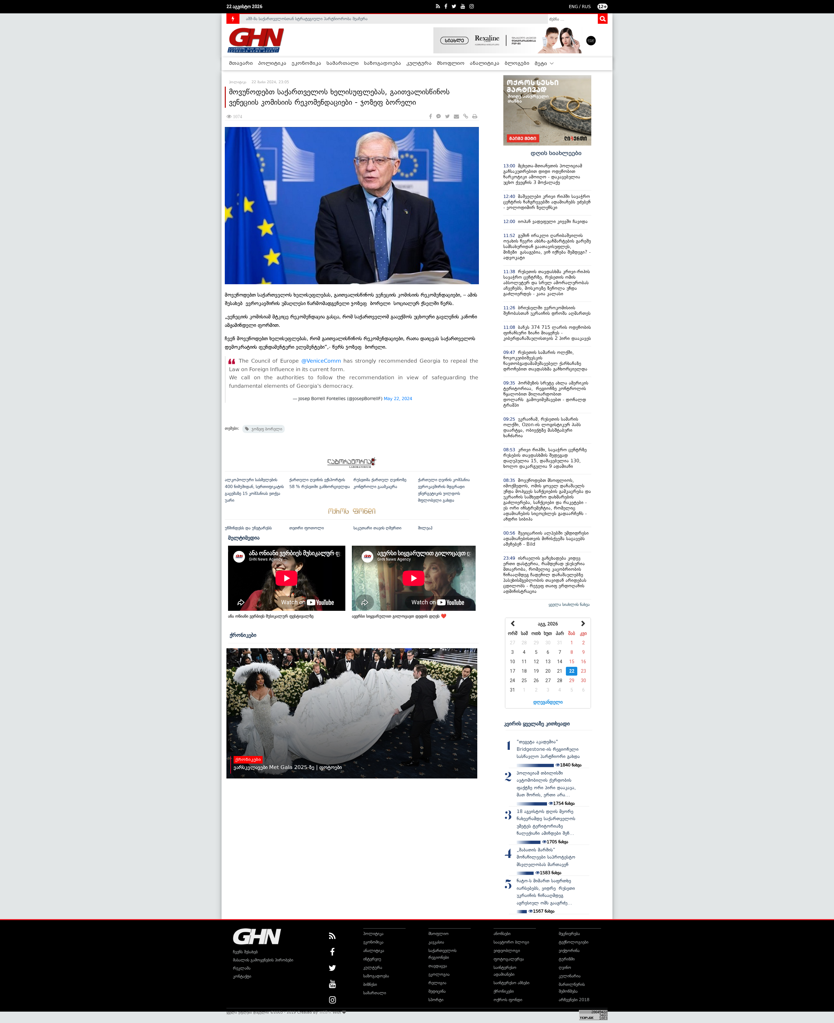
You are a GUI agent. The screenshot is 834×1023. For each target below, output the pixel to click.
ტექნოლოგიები (573, 942)
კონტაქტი (242, 976)
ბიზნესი (370, 984)
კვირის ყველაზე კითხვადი (537, 723)
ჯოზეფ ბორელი (265, 429)
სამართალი (342, 63)
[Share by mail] (456, 116)
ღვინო (565, 967)
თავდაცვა (437, 965)
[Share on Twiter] (447, 116)
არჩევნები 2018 (574, 999)
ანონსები (502, 933)
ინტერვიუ (372, 959)
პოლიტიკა (272, 63)
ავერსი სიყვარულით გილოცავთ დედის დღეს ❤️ (399, 616)
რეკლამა (242, 968)
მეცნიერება (569, 933)
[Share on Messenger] (438, 116)
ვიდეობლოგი (507, 950)
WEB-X (325, 1012)
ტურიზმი (567, 959)
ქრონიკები (243, 635)
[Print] (475, 116)
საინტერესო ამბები (511, 982)
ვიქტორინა (569, 950)
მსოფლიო (451, 63)
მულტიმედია (244, 537)
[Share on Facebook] (430, 116)
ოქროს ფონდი (508, 999)
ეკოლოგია (439, 974)
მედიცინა (437, 991)
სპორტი (435, 999)
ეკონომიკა (306, 63)
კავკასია (436, 942)
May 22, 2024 (398, 398)
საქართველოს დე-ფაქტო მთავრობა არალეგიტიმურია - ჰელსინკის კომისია (319, 18)
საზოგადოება (382, 63)
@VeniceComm (321, 361)
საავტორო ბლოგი (511, 942)
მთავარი (241, 63)
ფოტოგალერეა (509, 959)
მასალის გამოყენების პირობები (263, 960)
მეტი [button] (541, 63)
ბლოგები (517, 63)
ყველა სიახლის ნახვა (569, 604)
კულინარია (570, 976)
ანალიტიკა (484, 63)
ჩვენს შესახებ (245, 951)
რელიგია (437, 982)
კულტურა (419, 63)
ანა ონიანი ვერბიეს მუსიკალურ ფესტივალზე (270, 616)
